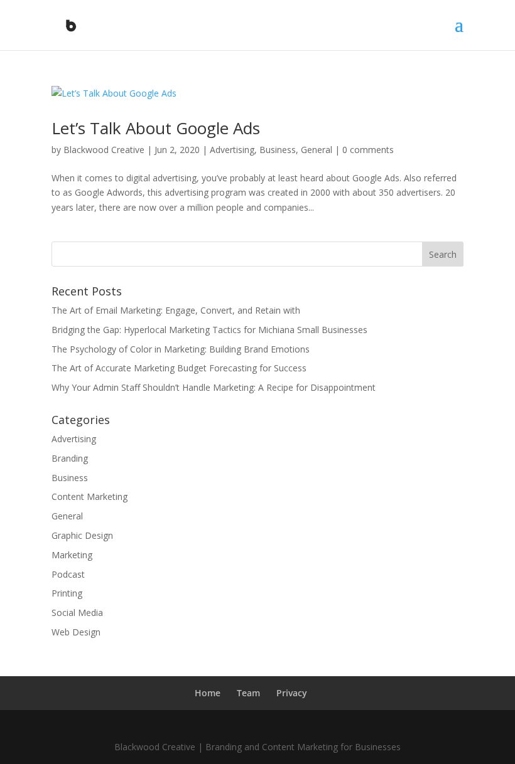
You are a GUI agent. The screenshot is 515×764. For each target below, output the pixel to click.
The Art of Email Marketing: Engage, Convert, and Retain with (176, 310)
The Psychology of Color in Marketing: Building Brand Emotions (181, 349)
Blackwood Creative (103, 150)
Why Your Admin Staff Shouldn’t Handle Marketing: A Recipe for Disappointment (214, 387)
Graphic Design (82, 535)
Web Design (76, 632)
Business (277, 150)
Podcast (68, 574)
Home (207, 693)
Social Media (77, 612)
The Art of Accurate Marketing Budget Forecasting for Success (179, 368)
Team (248, 693)
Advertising (232, 150)
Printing (67, 593)
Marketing (72, 555)
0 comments (368, 150)
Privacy (291, 693)
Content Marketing (89, 496)
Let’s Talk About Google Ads (156, 128)
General (316, 150)
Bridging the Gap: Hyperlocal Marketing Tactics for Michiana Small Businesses (209, 330)
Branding (70, 458)
